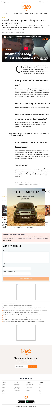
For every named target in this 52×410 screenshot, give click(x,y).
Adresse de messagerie (9, 271)
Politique (16, 13)
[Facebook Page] (21, 378)
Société (26, 13)
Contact (28, 388)
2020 (39, 387)
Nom (4, 266)
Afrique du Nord (17, 384)
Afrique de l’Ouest (17, 385)
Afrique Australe (17, 390)
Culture (36, 13)
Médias (41, 13)
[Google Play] (30, 401)
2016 (39, 393)
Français (48, 2)
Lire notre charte (7, 240)
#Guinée (4, 196)
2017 (39, 391)
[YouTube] (26, 378)
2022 (39, 384)
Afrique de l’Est (16, 388)
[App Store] (21, 401)
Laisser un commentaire (26, 278)
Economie (21, 13)
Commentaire (6, 250)
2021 (39, 385)
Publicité (28, 390)
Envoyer (33, 366)
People (31, 13)
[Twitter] (23, 378)
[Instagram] (31, 378)
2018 (39, 390)
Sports (45, 13)
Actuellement (4, 13)
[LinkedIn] (28, 378)
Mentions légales (29, 387)
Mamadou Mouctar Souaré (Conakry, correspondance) (15, 29)
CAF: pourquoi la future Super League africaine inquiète (29, 134)
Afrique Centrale (17, 387)
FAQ (27, 385)
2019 (39, 388)
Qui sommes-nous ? (30, 384)
